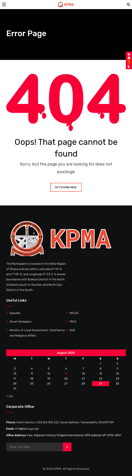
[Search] (128, 5)
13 (66, 373)
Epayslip (15, 313)
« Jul (9, 396)
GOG (72, 330)
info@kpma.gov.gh (27, 428)
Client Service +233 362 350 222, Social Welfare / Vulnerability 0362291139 (65, 422)
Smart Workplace (20, 321)
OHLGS (73, 313)
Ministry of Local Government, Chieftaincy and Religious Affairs (37, 333)
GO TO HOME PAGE (66, 187)
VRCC (73, 321)
